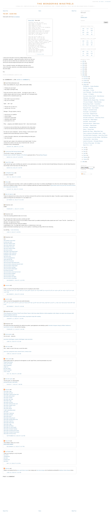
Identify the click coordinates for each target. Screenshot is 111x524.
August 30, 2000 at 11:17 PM (15, 146)
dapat (38, 313)
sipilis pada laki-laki (8, 259)
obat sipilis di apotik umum (9, 405)
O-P (83, 32)
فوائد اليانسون (36, 302)
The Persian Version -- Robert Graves (91, 123)
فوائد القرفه (6, 290)
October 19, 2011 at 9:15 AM (15, 199)
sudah (72, 313)
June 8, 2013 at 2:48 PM (13, 232)
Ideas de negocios (9, 194)
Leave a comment (23, 79)
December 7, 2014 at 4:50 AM (15, 306)
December (85, 76)
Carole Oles (40, 54)
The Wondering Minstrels (55, 4)
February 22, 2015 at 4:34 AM (15, 329)
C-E (87, 41)
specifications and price (9, 327)
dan (23, 313)
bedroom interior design (65, 470)
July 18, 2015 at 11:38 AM (14, 373)
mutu (19, 316)
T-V (83, 34)
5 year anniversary (15, 229)
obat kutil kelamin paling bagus (10, 268)
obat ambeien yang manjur (9, 240)
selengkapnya (7, 456)
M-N (92, 30)
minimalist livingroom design (54, 325)
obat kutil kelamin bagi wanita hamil (11, 262)
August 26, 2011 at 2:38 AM (15, 189)
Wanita (25, 313)
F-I (91, 41)
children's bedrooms (66, 325)
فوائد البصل (41, 302)
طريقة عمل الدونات (70, 290)
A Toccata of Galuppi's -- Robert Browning (92, 102)
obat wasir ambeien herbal (9, 248)
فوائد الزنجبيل (67, 302)
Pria (21, 313)
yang (27, 316)
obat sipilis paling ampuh (9, 396)
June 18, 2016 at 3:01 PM (14, 472)
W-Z (87, 34)
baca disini (6, 454)
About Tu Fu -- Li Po (87, 145)
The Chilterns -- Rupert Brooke (89, 125)
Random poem (84, 17)
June (84, 149)
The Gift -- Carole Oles (10, 14)
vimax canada (7, 371)
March (84, 155)
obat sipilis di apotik (8, 397)
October (85, 80)
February (85, 157)
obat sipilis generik (8, 408)
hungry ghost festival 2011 (12, 186)
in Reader (108, 1)
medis (54, 313)
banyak (5, 314)
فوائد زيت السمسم (54, 302)
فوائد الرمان (61, 302)
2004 (83, 67)
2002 (83, 71)
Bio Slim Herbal (7, 368)
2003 (83, 69)
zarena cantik (8, 358)
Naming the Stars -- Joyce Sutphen (91, 107)
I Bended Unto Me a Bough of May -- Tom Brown (93, 100)
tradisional (15, 314)
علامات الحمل (14, 302)
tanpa (33, 316)
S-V (83, 44)
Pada (19, 313)
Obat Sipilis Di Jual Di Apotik (10, 427)
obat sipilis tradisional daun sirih (11, 403)
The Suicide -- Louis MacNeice (90, 111)
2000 (83, 75)
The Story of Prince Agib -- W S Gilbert (91, 143)
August (85, 84)
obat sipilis (6, 411)
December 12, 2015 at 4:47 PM (15, 446)
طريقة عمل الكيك (23, 290)
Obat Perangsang (7, 365)
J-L (83, 43)
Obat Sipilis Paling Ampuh (9, 418)
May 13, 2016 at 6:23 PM (14, 463)
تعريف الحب (8, 302)
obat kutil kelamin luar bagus (10, 276)
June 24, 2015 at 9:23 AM (14, 353)
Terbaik (7, 316)
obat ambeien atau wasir (9, 246)
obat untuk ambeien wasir (9, 245)
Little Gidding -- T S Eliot (88, 90)
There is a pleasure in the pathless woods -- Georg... (94, 133)
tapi (68, 313)
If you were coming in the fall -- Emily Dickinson (93, 96)
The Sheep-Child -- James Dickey (90, 139)
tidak (33, 313)
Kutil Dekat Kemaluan (8, 270)
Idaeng (6, 182)
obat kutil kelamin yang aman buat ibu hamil (13, 264)
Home (40, 10)
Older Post (74, 10)
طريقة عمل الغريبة (61, 290)
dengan (57, 313)
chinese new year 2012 (61, 185)
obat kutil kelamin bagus (9, 275)
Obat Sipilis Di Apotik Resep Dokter (11, 432)
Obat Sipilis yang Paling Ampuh (11, 251)
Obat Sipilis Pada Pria (8, 421)
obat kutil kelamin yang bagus (10, 278)
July (84, 147)
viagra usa (6, 366)
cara (60, 313)
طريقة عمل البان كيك (52, 290)
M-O (87, 43)
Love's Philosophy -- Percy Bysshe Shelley (92, 92)
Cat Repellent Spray (9, 172)
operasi (63, 313)
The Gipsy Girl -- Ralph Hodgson (90, 119)
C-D (87, 28)
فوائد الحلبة (72, 302)
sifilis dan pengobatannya (9, 257)
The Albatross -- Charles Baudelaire (91, 86)
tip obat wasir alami (8, 242)
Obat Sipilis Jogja (7, 391)
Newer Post (5, 10)
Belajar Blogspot (43, 155)
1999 (83, 161)
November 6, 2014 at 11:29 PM (15, 280)
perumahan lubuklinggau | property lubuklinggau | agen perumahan (18, 339)
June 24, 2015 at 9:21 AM (14, 341)
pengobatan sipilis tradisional (10, 253)
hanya (35, 313)
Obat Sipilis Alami (7, 416)
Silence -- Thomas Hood (88, 129)
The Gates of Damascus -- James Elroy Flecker (93, 117)
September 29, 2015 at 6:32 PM (16, 435)
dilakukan (42, 313)
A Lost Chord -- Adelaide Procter (90, 113)
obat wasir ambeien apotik (9, 243)
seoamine (7, 285)
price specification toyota (22, 470)
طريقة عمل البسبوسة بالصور (33, 290)
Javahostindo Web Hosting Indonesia (13, 151)
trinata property (8, 334)
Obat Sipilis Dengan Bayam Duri (11, 419)
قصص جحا (19, 302)
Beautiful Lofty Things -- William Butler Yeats (93, 131)
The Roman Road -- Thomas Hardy (90, 115)
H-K (83, 30)
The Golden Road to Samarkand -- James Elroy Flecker (95, 135)
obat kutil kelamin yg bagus (10, 267)
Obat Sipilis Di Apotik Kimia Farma (11, 430)
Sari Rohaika (8, 451)
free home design (40, 470)
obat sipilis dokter (7, 407)
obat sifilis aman (7, 256)
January (85, 159)
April (84, 153)
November (85, 78)
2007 (83, 61)
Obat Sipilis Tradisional (9, 413)
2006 (83, 63)
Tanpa (28, 313)
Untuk (5, 313)
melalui (45, 313)
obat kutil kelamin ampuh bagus (11, 265)
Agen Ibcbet (53, 185)
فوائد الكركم (29, 302)
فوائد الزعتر (24, 302)
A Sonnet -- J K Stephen (88, 94)
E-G (92, 28)
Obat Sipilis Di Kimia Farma (10, 433)
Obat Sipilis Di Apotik (8, 414)
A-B (83, 28)
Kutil (12, 313)
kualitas (23, 316)
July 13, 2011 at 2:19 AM (14, 177)
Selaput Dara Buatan (8, 362)
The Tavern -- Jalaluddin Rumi (89, 127)
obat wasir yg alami (8, 250)
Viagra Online (8, 162)
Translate (91, 168)
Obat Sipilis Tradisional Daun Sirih (11, 394)
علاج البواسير (47, 302)
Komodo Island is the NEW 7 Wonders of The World (15, 155)
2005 (83, 65)
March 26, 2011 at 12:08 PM (15, 157)
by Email (101, 1)
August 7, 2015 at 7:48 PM (14, 384)
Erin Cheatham (16, 16)
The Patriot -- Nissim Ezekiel (89, 121)
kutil (5, 316)
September (85, 82)
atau (66, 313)
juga (70, 313)
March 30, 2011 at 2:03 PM (14, 167)
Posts (83, 174)
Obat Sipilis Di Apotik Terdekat (10, 428)
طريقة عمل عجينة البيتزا (14, 290)
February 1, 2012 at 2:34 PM (15, 208)
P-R (91, 43)
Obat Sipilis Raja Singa (9, 422)
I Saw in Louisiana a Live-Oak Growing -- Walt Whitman (95, 137)
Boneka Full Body (7, 370)
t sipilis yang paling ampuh (9, 410)
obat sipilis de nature (8, 392)
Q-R (87, 32)
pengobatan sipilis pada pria (10, 254)
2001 (83, 73)
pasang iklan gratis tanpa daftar (10, 382)
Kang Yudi (7, 440)
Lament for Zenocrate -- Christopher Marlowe (93, 141)
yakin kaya (7, 346)
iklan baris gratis (8, 378)
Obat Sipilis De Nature (8, 425)
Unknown (7, 389)
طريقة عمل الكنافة (44, 290)
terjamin (30, 316)
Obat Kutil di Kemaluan (9, 260)
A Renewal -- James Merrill (89, 98)
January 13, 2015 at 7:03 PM (15, 318)
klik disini (6, 458)
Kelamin (15, 313)
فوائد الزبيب (6, 292)
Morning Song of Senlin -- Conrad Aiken (91, 103)
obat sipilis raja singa (8, 399)
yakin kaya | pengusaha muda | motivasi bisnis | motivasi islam (17, 351)
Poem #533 (31, 20)
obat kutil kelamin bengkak (9, 273)
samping (39, 316)
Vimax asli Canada (8, 363)
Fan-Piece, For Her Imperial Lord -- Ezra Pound (93, 105)
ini (30, 313)
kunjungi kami (7, 459)
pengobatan (50, 313)
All (91, 34)
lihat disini (6, 461)
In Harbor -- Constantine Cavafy (90, 109)
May (84, 151)
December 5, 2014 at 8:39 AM (15, 294)
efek (36, 316)
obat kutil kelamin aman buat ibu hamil (12, 271)
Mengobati (9, 313)
